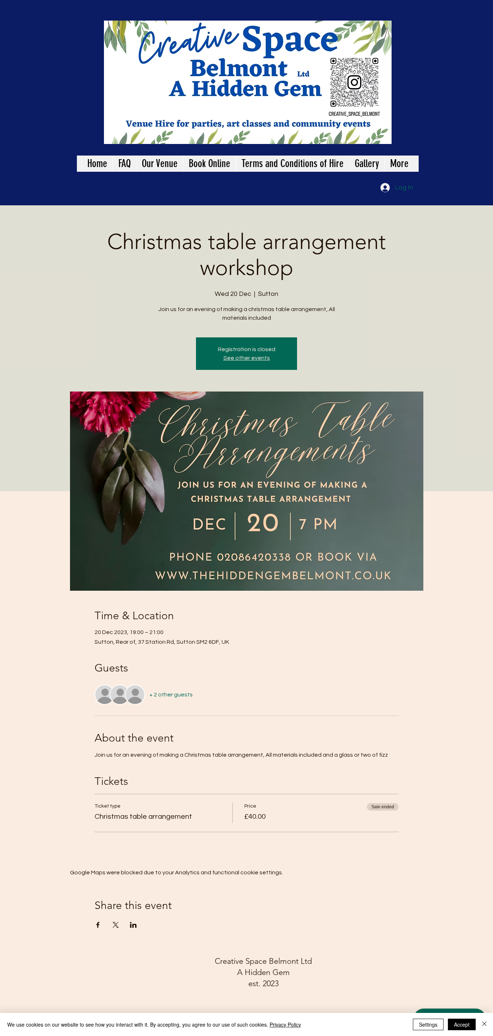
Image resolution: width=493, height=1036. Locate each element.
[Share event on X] (115, 925)
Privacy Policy (285, 1024)
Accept (462, 1024)
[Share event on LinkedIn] (133, 925)
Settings (428, 1024)
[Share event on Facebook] (98, 925)
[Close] (484, 1024)
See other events (246, 358)
